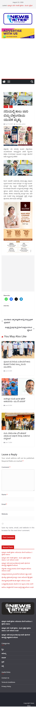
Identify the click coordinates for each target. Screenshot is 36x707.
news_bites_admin (20, 124)
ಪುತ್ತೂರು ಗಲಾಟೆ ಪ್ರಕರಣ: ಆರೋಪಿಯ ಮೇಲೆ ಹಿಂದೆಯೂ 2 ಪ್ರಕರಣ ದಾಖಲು (19, 5)
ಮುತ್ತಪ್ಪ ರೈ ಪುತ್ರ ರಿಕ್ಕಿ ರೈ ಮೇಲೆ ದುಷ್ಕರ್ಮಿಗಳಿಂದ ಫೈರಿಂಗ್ (18, 328)
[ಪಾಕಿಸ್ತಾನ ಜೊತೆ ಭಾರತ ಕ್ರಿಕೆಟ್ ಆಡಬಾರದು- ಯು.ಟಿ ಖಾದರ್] (18, 380)
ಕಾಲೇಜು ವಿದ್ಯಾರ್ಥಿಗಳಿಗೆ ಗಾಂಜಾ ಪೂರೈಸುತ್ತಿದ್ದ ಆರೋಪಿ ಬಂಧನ (18, 587)
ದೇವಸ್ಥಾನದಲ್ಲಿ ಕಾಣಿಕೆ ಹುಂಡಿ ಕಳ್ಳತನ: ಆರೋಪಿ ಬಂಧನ (16, 581)
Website (5, 514)
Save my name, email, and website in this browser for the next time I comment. (18, 529)
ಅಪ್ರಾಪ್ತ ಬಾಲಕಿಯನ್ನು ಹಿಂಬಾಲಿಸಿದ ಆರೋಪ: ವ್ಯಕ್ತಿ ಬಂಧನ (17, 574)
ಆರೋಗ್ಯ (4, 653)
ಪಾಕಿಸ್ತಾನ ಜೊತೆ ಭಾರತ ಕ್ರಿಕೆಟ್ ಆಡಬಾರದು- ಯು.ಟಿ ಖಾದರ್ (14, 400)
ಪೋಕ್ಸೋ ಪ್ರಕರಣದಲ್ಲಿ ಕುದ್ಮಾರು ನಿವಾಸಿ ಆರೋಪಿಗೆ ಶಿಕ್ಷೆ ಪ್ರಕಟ (17, 577)
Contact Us (5, 678)
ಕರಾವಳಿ (6, 106)
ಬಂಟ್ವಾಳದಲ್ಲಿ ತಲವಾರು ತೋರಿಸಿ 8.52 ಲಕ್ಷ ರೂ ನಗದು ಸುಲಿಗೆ (17, 584)
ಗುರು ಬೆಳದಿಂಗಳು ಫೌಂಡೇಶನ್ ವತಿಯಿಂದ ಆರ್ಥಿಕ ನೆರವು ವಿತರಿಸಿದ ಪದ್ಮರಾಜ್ (17, 436)
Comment (6, 467)
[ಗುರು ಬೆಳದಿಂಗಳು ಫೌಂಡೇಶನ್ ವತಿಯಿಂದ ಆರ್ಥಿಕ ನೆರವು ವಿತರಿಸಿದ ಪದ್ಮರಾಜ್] (18, 414)
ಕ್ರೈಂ (11, 106)
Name (5, 494)
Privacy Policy (6, 686)
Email (4, 504)
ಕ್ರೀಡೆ (3, 662)
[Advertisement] (18, 60)
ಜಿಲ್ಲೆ (3, 666)
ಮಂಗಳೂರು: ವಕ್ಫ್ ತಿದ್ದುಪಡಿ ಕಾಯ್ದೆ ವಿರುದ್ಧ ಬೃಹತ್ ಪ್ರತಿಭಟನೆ (18, 321)
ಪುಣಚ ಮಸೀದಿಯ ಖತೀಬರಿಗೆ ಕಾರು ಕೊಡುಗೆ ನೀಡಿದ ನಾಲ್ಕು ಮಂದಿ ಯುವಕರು (17, 364)
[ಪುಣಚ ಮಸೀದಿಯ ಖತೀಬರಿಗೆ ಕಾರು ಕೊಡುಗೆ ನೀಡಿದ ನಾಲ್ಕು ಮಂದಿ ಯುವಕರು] (18, 342)
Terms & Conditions (8, 682)
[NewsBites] (4, 81)
